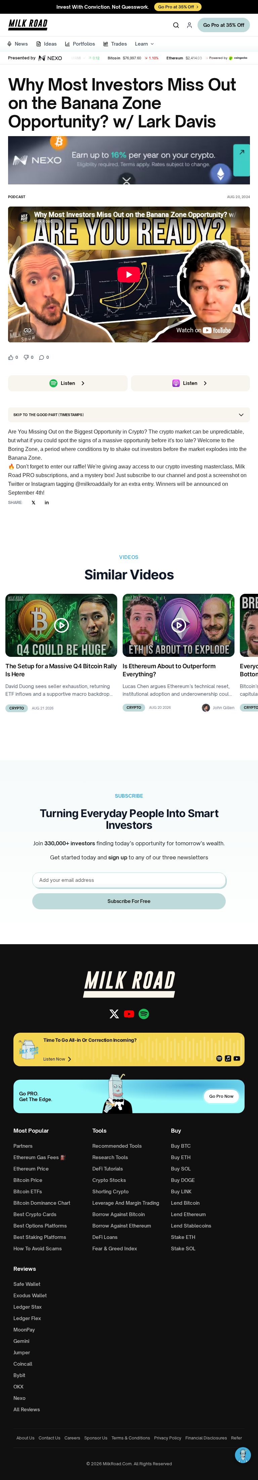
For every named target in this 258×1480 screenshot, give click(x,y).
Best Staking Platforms (39, 1237)
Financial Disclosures (206, 1437)
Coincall (22, 1364)
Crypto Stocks (109, 1180)
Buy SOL (181, 1169)
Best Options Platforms (40, 1226)
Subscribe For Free (129, 901)
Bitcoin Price (27, 1180)
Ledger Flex (27, 1318)
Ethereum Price (31, 1169)
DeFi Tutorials (107, 1169)
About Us (25, 1437)
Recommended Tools (117, 1146)
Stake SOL (183, 1248)
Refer (236, 1437)
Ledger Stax (27, 1307)
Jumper (21, 1352)
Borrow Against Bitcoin (118, 1214)
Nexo (19, 1398)
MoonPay (24, 1329)
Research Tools (110, 1157)
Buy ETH (180, 1157)
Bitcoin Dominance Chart (41, 1203)
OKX (18, 1386)
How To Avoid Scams (37, 1248)
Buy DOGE (183, 1180)
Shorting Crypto (110, 1191)
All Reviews (26, 1409)
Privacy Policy (167, 1437)
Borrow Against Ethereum (121, 1226)
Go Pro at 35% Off (223, 25)
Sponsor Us (96, 1437)
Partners (23, 1146)
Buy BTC (181, 1146)
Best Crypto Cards (34, 1214)
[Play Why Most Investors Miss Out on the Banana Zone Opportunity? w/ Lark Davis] (129, 274)
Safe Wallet (26, 1284)
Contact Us (49, 1437)
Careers (72, 1437)
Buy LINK (181, 1191)
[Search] (176, 25)
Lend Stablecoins (191, 1226)
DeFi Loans (105, 1237)
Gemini (21, 1341)
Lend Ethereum (188, 1214)
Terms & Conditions (131, 1437)
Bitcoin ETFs (27, 1191)
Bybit (19, 1375)
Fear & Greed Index (114, 1248)
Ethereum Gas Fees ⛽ (39, 1157)
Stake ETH (183, 1237)
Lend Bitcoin (185, 1203)
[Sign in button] (189, 25)
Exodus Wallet (30, 1295)
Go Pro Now (221, 1096)
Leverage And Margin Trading (125, 1203)
